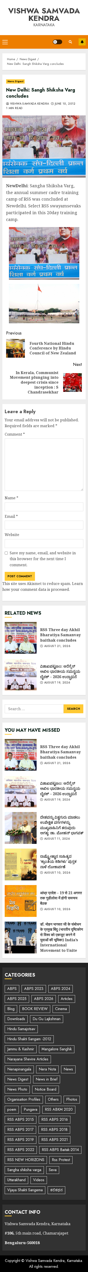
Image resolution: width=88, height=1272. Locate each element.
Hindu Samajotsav (21, 1029)
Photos (71, 1099)
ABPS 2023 (33, 988)
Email (11, 516)
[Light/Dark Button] (57, 42)
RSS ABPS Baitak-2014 (60, 1149)
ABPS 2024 (60, 988)
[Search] (70, 41)
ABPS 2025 (17, 998)
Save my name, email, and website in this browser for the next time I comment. (43, 558)
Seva (53, 1170)
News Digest (15, 81)
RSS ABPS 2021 (54, 1139)
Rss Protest (61, 1159)
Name (11, 497)
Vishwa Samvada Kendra (44, 14)
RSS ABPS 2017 (20, 1129)
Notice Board (45, 1089)
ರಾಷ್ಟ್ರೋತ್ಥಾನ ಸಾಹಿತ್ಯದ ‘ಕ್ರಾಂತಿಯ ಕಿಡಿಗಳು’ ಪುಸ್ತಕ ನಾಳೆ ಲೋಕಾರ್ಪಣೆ (21, 864)
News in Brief (46, 1079)
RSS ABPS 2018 (54, 1129)
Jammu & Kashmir (20, 1049)
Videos (38, 1180)
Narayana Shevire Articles (27, 1059)
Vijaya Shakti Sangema (25, 1190)
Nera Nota (47, 1069)
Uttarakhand (16, 1180)
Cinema (61, 1008)
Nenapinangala (19, 1069)
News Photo (17, 1089)
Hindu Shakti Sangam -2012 (29, 1039)
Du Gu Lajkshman (47, 1019)
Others (53, 1099)
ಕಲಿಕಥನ (56, 1190)
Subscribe (82, 41)
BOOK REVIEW (35, 1008)
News (68, 1069)
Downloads (16, 1019)
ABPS (12, 988)
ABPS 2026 (43, 998)
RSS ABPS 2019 (20, 1139)
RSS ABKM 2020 (59, 1109)
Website (12, 534)
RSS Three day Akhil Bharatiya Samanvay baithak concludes (21, 638)
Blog (11, 1008)
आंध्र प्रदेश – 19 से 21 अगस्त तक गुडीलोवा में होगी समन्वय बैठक (21, 901)
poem (11, 1109)
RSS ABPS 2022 (20, 1149)
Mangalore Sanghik (57, 1049)
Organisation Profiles (23, 1099)
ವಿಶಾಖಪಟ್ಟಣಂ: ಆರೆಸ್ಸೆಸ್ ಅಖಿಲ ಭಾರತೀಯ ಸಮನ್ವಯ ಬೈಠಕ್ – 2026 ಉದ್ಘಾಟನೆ (21, 674)
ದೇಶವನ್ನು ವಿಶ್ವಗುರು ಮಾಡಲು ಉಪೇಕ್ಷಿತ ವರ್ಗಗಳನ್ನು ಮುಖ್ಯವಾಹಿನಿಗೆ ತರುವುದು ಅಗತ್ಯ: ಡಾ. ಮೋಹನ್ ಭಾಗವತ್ (21, 828)
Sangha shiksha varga (24, 1170)
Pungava (30, 1109)
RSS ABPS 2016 (54, 1119)
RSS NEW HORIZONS (25, 1159)
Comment (15, 434)
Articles (67, 998)
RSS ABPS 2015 (20, 1119)
